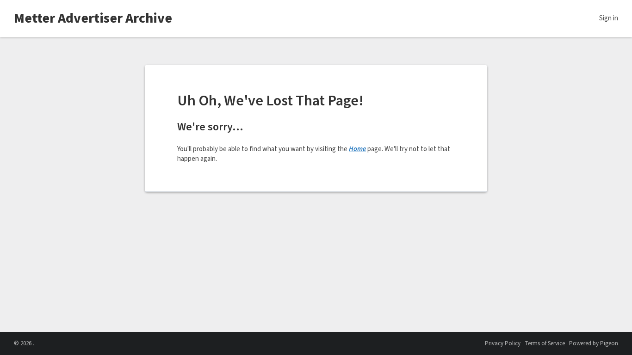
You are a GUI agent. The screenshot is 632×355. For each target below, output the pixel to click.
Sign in (608, 18)
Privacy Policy (502, 343)
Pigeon (609, 343)
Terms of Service (545, 343)
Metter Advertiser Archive (93, 18)
